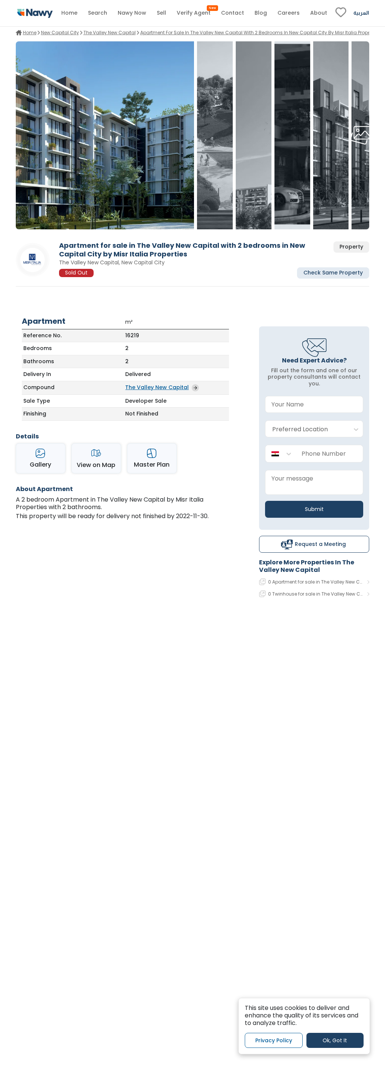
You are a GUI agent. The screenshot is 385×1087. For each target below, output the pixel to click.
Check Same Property (333, 272)
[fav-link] (340, 13)
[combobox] (306, 429)
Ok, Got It (335, 1040)
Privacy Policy (273, 1040)
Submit (314, 509)
